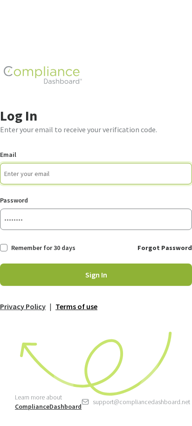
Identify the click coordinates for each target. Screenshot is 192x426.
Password (14, 200)
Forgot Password (164, 247)
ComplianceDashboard (48, 406)
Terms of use (76, 306)
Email (8, 154)
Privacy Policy (23, 306)
